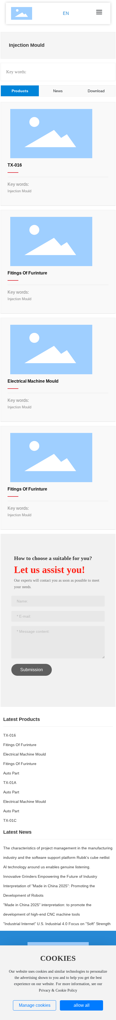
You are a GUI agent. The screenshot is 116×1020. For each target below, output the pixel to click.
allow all (82, 1005)
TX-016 (15, 165)
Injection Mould (19, 191)
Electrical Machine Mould (33, 381)
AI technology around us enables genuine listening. (46, 867)
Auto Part (11, 773)
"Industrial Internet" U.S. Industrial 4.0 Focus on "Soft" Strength (57, 924)
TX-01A (9, 782)
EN (66, 13)
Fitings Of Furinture (27, 273)
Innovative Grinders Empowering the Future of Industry (50, 876)
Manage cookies (34, 1005)
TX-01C (9, 820)
